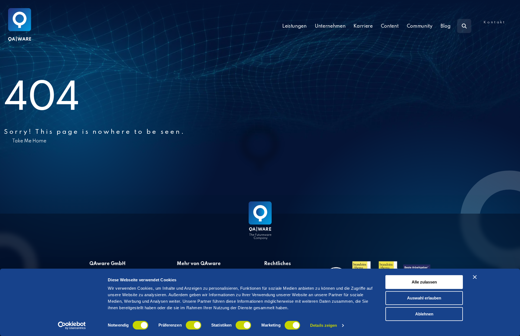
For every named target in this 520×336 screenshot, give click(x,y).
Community (420, 26)
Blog (446, 26)
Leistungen (294, 26)
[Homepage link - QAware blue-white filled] (260, 224)
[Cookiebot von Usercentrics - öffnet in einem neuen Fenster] (72, 325)
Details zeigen (323, 325)
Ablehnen (424, 314)
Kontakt (494, 22)
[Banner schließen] (475, 277)
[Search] (464, 26)
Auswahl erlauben (424, 298)
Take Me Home (29, 141)
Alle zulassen (424, 282)
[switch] (193, 325)
